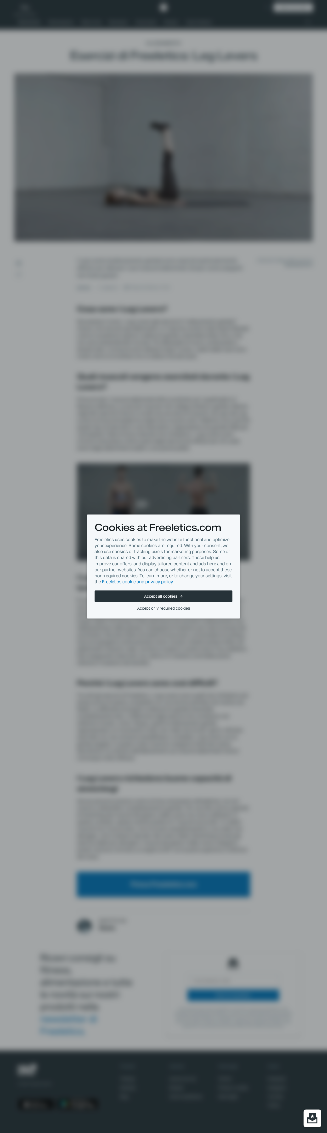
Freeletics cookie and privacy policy (137, 581)
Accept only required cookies (163, 608)
